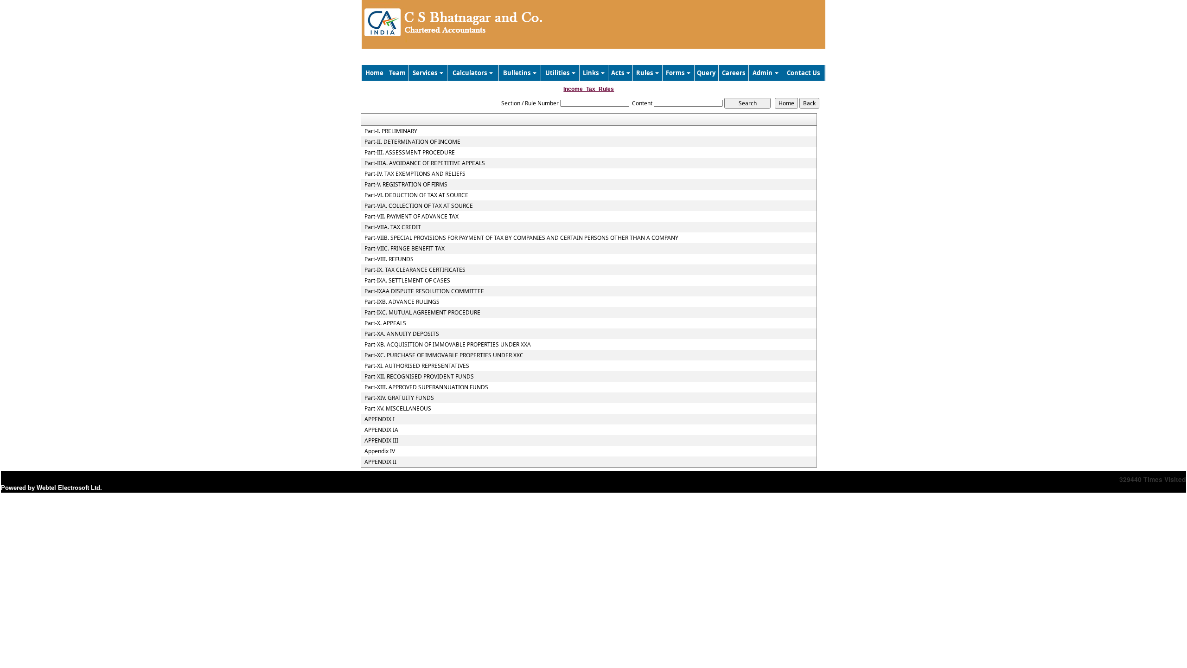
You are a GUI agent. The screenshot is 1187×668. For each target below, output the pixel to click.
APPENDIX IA (381, 430)
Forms (676, 73)
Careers (733, 73)
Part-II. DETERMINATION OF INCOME (412, 142)
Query (706, 73)
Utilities (558, 73)
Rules (645, 73)
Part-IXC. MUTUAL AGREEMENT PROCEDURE (422, 312)
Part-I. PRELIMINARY (390, 131)
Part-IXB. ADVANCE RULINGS (402, 302)
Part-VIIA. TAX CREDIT (392, 227)
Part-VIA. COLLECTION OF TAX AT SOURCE (418, 206)
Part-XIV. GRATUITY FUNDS (399, 398)
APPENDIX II (380, 462)
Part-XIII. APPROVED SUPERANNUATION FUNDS (426, 387)
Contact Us (803, 73)
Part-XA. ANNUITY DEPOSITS (401, 334)
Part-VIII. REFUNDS (389, 259)
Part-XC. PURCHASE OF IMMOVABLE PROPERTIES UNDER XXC (443, 355)
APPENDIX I (379, 419)
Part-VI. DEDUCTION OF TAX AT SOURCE (416, 195)
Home (374, 73)
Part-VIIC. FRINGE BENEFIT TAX (404, 248)
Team (397, 73)
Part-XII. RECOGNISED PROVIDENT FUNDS (419, 376)
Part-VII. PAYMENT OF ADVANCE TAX (411, 216)
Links (591, 73)
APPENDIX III (381, 440)
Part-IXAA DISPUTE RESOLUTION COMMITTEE (424, 291)
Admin (763, 73)
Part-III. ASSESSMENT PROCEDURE (409, 152)
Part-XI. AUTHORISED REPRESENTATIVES (416, 366)
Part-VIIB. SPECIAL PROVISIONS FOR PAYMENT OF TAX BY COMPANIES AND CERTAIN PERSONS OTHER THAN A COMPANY (521, 238)
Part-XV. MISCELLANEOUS (397, 408)
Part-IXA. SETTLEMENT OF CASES (407, 280)
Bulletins (517, 73)
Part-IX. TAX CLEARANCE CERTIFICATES (415, 270)
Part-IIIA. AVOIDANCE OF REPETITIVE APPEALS (424, 163)
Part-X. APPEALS (385, 323)
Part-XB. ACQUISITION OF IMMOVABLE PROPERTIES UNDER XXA (447, 344)
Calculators (470, 73)
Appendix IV (379, 451)
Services (426, 73)
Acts (618, 73)
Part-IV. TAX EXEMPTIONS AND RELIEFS (415, 174)
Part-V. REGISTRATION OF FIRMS (405, 184)
